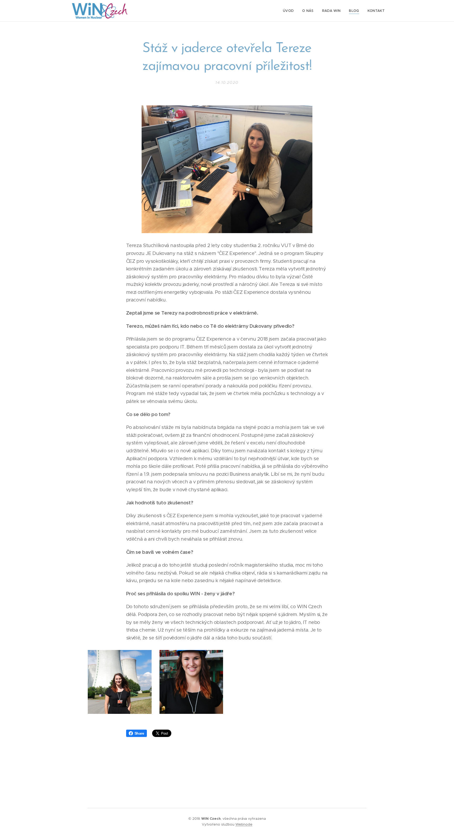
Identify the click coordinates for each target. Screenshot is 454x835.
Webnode (243, 824)
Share (139, 733)
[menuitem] (290, 10)
